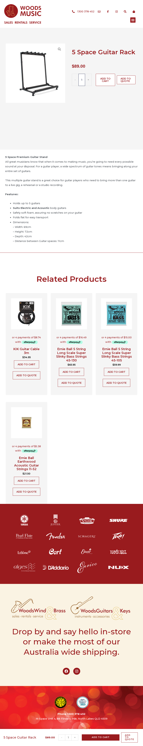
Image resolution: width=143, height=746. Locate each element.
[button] (59, 49)
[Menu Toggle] (133, 20)
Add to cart (105, 80)
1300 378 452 (76, 714)
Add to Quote (126, 80)
